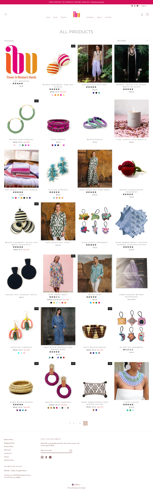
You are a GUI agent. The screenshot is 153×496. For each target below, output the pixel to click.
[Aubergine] (91, 353)
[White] (91, 93)
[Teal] (99, 93)
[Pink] (28, 145)
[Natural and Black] (61, 145)
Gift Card (7, 450)
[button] (18, 83)
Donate (108, 17)
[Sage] (55, 358)
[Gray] (27, 198)
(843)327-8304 (8, 460)
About (99, 17)
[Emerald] (54, 408)
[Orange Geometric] (58, 95)
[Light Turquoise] (13, 198)
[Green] (23, 145)
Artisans (90, 17)
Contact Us (8, 453)
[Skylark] (60, 303)
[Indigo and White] (58, 358)
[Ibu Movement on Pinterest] (50, 457)
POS (69, 488)
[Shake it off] (54, 303)
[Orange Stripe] (64, 95)
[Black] (96, 93)
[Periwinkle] (136, 410)
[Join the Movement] (70, 450)
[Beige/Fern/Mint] (21, 353)
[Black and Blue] (55, 145)
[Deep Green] (130, 410)
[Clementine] (51, 408)
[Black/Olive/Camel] (61, 358)
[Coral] (57, 198)
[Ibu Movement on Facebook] (46, 457)
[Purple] (26, 145)
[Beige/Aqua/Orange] (19, 353)
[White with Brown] (94, 410)
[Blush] (65, 408)
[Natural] (99, 353)
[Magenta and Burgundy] (64, 145)
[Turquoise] (96, 353)
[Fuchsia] (16, 198)
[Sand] (62, 198)
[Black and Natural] (58, 145)
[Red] (64, 358)
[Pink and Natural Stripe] (61, 95)
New (48, 17)
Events (64, 17)
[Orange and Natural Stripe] (55, 95)
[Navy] (94, 93)
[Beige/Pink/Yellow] (24, 353)
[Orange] (94, 303)
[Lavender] (60, 408)
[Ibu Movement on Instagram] (42, 457)
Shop (55, 17)
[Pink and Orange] (52, 95)
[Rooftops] (62, 303)
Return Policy (8, 440)
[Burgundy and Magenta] (52, 145)
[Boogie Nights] (57, 303)
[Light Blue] (20, 145)
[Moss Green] (62, 408)
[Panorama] (51, 303)
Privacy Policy (9, 446)
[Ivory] (67, 358)
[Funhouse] (65, 303)
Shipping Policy (9, 443)
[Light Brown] (48, 408)
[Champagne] (60, 198)
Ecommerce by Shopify (79, 488)
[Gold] (21, 198)
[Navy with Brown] (96, 410)
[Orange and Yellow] (17, 145)
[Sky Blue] (91, 303)
